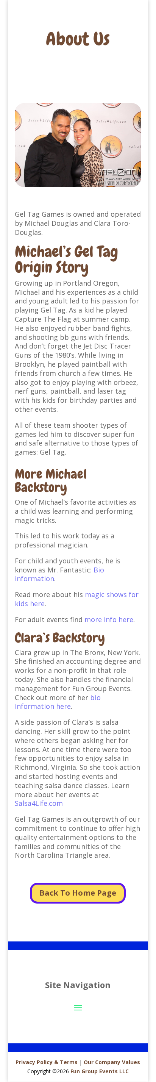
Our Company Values (112, 1062)
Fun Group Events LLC (99, 1071)
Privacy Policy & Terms (47, 1062)
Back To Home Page (77, 893)
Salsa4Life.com (39, 803)
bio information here (58, 702)
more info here (108, 619)
